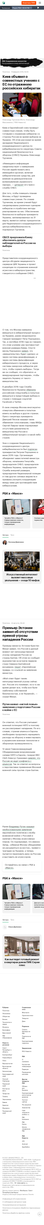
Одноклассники (27, 1015)
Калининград (6, 1071)
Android (25, 1144)
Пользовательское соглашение (14, 1204)
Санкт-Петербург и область (6, 1050)
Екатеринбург (7, 1055)
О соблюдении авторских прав (14, 1201)
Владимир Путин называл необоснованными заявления (18, 828)
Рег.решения (25, 1105)
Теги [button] (12, 535)
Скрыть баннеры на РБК (26, 1031)
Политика (6, 71)
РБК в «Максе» (12, 493)
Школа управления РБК (25, 1129)
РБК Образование (7, 1037)
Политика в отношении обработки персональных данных (21, 1208)
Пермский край (6, 1085)
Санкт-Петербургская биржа (17, 1191)
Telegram (25, 1018)
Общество (6, 1016)
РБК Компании (25, 1118)
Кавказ (4, 1102)
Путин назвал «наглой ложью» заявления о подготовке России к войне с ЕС (21, 707)
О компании (25, 1060)
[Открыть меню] (40, 3)
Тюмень (5, 1096)
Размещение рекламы (25, 1073)
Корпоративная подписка (27, 1042)
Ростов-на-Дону (6, 1090)
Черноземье (6, 1099)
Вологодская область (6, 1067)
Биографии (6, 1030)
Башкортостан (7, 1063)
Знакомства (25, 1107)
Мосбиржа (23, 1190)
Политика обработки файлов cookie (16, 1213)
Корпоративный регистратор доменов (25, 1095)
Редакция (25, 1069)
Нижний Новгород (5, 1080)
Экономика (6, 1013)
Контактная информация (25, 1065)
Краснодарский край (7, 1075)
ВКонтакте (25, 1012)
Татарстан (6, 1093)
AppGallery (25, 1147)
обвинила (31, 389)
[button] (22, 63)
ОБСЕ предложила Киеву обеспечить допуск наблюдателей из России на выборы (19, 241)
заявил (25, 350)
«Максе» (9, 867)
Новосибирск (7, 1057)
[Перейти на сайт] (22, 63)
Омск (4, 1060)
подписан (32, 448)
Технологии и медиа (7, 1023)
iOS (23, 1141)
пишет (18, 666)
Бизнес (4, 1019)
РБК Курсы (24, 1123)
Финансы (5, 1027)
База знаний (6, 1033)
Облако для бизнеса (25, 1088)
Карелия (5, 1105)
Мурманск (6, 1108)
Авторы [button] (5, 535)
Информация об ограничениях (14, 1198)
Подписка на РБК (26, 1037)
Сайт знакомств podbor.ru (25, 1112)
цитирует (19, 184)
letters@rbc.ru (22, 1183)
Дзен (23, 1021)
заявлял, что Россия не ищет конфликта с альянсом (21, 760)
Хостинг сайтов (25, 1101)
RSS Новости (26, 1051)
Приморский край (6, 1112)
